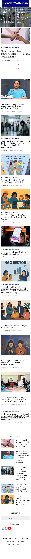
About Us (12, 538)
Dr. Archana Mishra (8, 150)
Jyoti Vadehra (6, 185)
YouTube (20, 545)
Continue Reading (6, 73)
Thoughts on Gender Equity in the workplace (14, 326)
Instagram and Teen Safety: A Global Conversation (13, 253)
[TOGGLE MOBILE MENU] (3, 2)
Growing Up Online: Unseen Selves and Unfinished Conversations (13, 362)
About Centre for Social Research (10, 47)
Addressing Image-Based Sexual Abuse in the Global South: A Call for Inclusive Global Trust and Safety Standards (15, 417)
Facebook (20, 541)
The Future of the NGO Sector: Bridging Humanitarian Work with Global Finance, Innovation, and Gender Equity (15, 290)
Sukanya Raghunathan (9, 330)
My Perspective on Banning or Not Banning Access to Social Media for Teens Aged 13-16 (14, 399)
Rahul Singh (6, 296)
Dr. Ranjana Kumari (8, 111)
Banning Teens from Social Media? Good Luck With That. (13, 181)
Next (21, 429)
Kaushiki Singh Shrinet (9, 60)
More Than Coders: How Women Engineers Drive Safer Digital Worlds (15, 217)
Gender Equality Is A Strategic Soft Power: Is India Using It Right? (15, 53)
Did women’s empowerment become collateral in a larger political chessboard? (13, 106)
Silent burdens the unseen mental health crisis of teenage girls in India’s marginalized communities (15, 144)
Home (5, 538)
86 (17, 429)
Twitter (11, 545)
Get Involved (23, 538)
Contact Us (11, 541)
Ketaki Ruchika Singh (8, 222)
